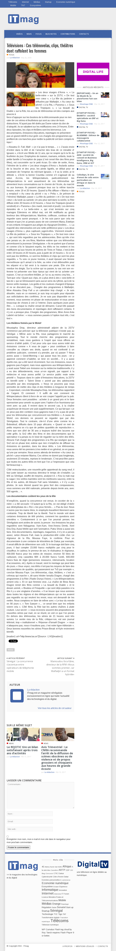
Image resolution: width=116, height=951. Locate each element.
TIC (56, 914)
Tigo (60, 914)
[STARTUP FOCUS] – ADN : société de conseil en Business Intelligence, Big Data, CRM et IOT (87, 157)
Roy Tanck (47, 932)
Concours (49, 873)
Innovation (63, 890)
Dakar (66, 877)
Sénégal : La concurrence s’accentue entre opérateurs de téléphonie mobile (20, 666)
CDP (68, 870)
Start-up (69, 907)
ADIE (60, 867)
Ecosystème (35, 5)
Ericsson (56, 887)
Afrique (67, 866)
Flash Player (66, 932)
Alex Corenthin (52, 870)
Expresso (63, 887)
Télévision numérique (50, 925)
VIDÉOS (19, 34)
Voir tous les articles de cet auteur (54, 708)
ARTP (62, 870)
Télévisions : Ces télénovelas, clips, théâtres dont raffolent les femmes (40, 48)
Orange (56, 903)
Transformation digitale (51, 918)
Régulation (46, 907)
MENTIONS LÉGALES (85, 946)
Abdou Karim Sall (51, 867)
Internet (25, 2)
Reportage (65, 904)
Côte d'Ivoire (58, 877)
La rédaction (15, 58)
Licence (45, 897)
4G (43, 867)
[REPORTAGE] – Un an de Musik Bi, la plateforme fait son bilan (87, 97)
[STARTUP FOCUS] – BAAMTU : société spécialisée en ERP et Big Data (87, 117)
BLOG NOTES (51, 34)
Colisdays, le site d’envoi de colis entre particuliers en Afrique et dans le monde (88, 180)
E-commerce (65, 880)
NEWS (29, 34)
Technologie (47, 914)
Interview (57, 894)
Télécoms (12, 2)
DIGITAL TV (83, 107)
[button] (106, 33)
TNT (23, 5)
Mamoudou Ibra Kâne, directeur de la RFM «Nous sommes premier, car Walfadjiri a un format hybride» (60, 668)
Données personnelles (51, 880)
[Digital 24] (93, 71)
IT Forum (65, 894)
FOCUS (39, 34)
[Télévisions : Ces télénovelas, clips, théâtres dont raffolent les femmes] (40, 75)
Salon (54, 907)
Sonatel (61, 907)
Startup (48, 2)
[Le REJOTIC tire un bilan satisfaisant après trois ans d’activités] (23, 734)
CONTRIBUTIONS (68, 34)
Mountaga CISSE (86, 104)
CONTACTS (84, 34)
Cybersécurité (47, 877)
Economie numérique (65, 2)
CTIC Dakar (59, 873)
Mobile (13, 5)
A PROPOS (67, 946)
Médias (37, 2)
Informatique (50, 889)
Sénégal (56, 910)
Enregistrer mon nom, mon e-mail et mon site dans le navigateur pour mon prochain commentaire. (38, 840)
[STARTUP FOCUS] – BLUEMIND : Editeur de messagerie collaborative (88, 136)
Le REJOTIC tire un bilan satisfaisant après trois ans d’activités (22, 750)
